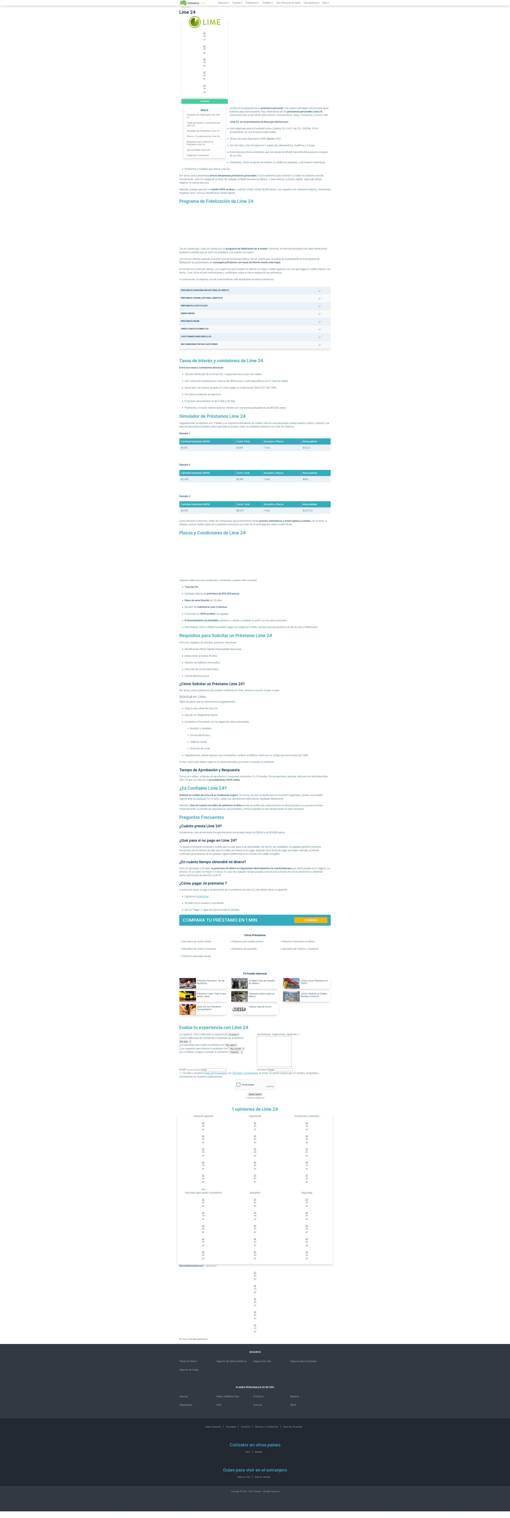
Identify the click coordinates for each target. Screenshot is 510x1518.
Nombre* (262, 1069)
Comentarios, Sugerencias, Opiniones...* (278, 1034)
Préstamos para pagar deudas (196, 956)
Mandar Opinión (255, 1094)
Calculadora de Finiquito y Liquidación (300, 948)
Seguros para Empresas (303, 1361)
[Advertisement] (280, 34)
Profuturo (258, 1396)
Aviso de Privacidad (215, 1073)
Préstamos (251, 2)
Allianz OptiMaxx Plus (227, 1396)
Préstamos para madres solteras (248, 941)
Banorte (294, 1396)
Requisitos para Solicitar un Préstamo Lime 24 (200, 143)
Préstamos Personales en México (298, 941)
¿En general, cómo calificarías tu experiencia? (203, 1034)
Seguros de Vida (262, 1361)
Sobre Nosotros (213, 1426)
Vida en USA (243, 1477)
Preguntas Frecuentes (198, 155)
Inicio (183, 7)
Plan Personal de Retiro (288, 2)
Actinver (257, 1404)
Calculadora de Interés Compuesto (199, 948)
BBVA (293, 1404)
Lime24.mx (202, 896)
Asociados (231, 1426)
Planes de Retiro (188, 1361)
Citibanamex (185, 1404)
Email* (190, 1069)
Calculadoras (310, 2)
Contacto (245, 1426)
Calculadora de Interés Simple (196, 941)
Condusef (201, 798)
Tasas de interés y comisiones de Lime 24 (203, 124)
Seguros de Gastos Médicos (231, 1361)
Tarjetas (236, 2)
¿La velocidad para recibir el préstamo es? (202, 1044)
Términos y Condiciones (245, 1073)
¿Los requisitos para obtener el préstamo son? (204, 1048)
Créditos (266, 2)
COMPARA (204, 101)
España (258, 1452)
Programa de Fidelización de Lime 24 (203, 116)
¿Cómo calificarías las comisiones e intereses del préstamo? (211, 1038)
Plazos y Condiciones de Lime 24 (203, 136)
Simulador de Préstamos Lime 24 (203, 131)
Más (324, 2)
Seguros (222, 2)
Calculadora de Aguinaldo (244, 948)
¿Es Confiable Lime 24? (198, 150)
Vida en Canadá (262, 1477)
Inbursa (183, 1396)
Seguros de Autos (189, 1369)
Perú (248, 1452)
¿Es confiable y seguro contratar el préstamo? (204, 1051)
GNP (218, 1404)
